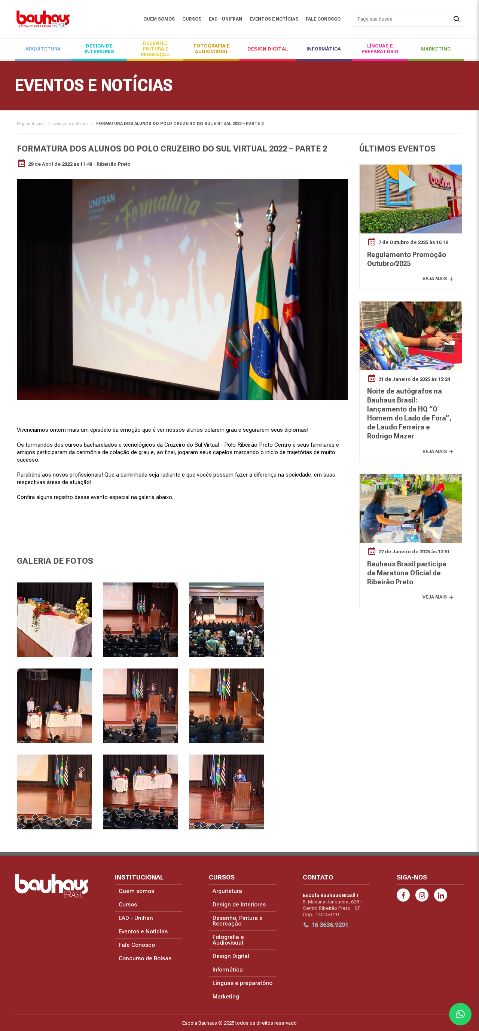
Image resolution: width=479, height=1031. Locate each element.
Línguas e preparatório (380, 48)
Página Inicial (30, 124)
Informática (323, 49)
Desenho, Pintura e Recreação (155, 48)
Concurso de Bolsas (145, 958)
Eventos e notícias (70, 124)
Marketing (436, 49)
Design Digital (267, 49)
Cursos (191, 19)
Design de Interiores (99, 48)
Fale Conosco (323, 19)
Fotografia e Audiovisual (211, 48)
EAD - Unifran (225, 19)
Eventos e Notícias (274, 19)
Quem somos (159, 19)
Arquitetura (43, 49)
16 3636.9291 (329, 924)
